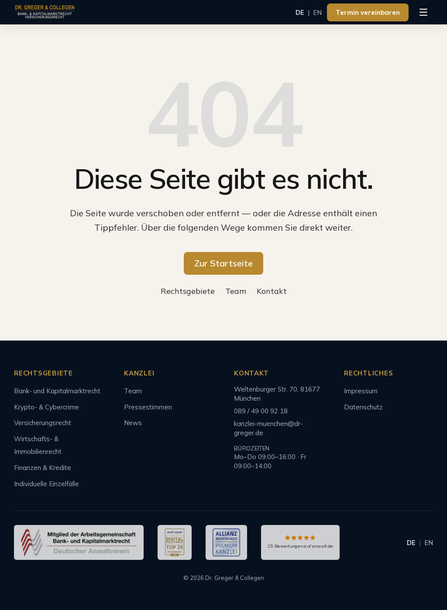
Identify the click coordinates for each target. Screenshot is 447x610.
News (133, 423)
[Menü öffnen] (423, 12)
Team (235, 291)
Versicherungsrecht (42, 423)
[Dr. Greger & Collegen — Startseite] (45, 12)
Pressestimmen (148, 407)
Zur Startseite (223, 263)
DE (300, 12)
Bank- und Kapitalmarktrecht (57, 391)
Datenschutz (363, 407)
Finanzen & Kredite (42, 467)
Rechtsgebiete (188, 291)
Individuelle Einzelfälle (46, 484)
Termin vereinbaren (368, 12)
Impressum (361, 391)
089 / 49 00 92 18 (261, 411)
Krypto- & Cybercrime (46, 407)
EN (317, 12)
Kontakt (272, 291)
